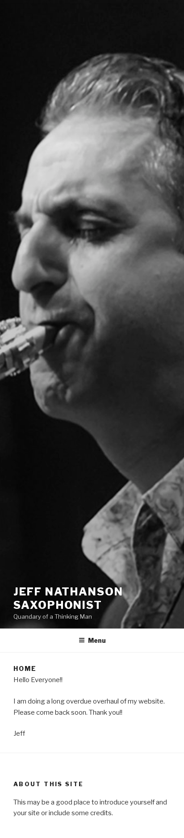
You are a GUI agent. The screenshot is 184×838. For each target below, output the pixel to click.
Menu (97, 640)
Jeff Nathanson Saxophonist (68, 598)
